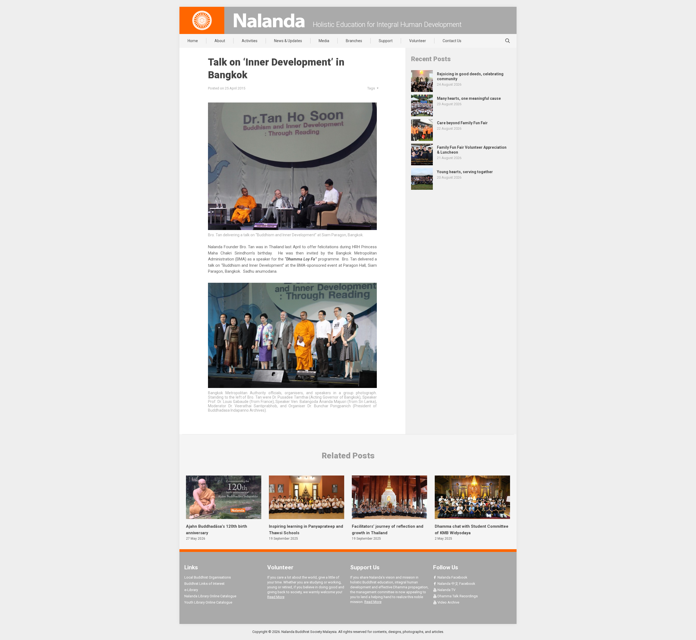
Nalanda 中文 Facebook (456, 584)
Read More (275, 597)
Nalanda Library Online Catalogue (210, 596)
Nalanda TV (446, 590)
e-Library (191, 590)
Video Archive (448, 602)
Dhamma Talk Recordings (457, 596)
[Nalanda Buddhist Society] (269, 20)
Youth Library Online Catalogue (208, 602)
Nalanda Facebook (452, 577)
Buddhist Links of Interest (204, 584)
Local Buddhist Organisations (207, 577)
